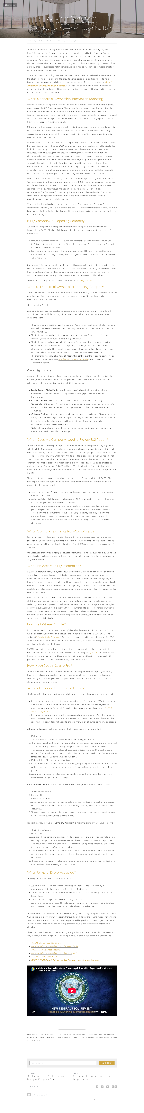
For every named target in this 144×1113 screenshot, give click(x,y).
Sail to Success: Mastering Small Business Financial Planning (46, 1077)
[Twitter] (102, 1086)
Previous (32, 1073)
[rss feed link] (116, 1086)
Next (74, 1073)
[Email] (113, 1086)
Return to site (11, 5)
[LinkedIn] (107, 1086)
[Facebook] (97, 1086)
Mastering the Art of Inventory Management (91, 1077)
